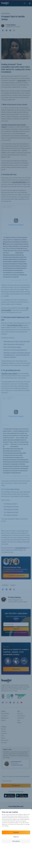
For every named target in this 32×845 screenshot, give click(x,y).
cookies (7, 814)
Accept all (16, 832)
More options (16, 841)
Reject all (16, 836)
